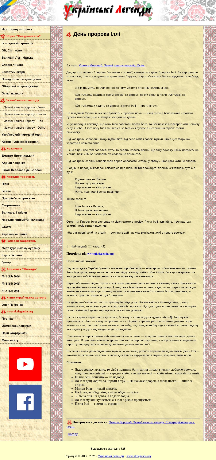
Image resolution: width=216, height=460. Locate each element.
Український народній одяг (22, 134)
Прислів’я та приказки (18, 198)
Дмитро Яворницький (18, 155)
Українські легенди (111, 456)
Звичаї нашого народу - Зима (24, 107)
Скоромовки (11, 205)
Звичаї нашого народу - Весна (25, 114)
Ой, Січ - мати (12, 50)
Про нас (8, 318)
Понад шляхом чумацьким (21, 79)
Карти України (12, 255)
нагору (73, 434)
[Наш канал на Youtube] (25, 380)
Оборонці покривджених (20, 86)
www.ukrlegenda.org (139, 456)
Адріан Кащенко (14, 162)
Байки (6, 191)
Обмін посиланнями (16, 325)
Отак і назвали (12, 93)
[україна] (31, 10)
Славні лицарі (12, 64)
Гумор (6, 262)
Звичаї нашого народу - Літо (23, 121)
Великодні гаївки (14, 212)
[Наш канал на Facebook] (25, 418)
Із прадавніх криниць (17, 43)
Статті (6, 227)
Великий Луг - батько (18, 57)
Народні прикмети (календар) (24, 219)
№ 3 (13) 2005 (11, 290)
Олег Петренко (13, 304)
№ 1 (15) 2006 (11, 276)
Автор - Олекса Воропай (20, 141)
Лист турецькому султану (21, 248)
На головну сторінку (17, 29)
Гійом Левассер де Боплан (22, 170)
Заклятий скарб (13, 72)
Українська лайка (14, 234)
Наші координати (14, 333)
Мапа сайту (10, 340)
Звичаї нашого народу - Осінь (24, 127)
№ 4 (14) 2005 (11, 283)
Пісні (5, 184)
